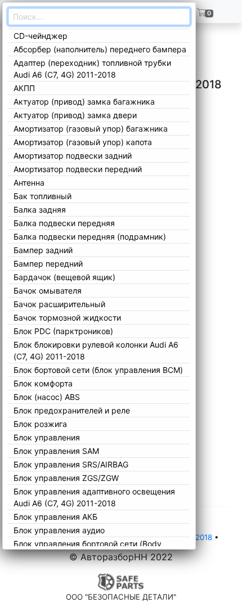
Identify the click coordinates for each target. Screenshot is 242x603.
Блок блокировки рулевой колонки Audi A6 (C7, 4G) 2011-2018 (96, 350)
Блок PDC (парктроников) (63, 331)
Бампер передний (48, 263)
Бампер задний (43, 250)
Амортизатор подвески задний (73, 155)
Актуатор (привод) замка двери (75, 115)
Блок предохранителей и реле (72, 410)
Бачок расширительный (59, 304)
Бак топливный (42, 196)
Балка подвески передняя (64, 223)
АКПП (24, 88)
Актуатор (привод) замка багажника (84, 101)
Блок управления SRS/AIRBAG (71, 464)
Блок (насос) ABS (47, 397)
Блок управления (47, 437)
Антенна (29, 182)
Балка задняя (40, 209)
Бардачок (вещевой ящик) (64, 277)
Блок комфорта (43, 383)
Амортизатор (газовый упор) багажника (91, 128)
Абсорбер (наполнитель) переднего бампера (100, 49)
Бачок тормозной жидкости (67, 317)
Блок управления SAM (56, 451)
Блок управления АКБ (55, 516)
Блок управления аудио (59, 530)
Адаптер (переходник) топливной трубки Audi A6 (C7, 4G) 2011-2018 (92, 68)
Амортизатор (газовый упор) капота (83, 142)
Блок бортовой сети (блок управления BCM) (98, 370)
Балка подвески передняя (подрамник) (90, 236)
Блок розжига (40, 424)
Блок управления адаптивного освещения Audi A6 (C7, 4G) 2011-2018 (94, 497)
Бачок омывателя (48, 290)
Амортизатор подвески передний (78, 169)
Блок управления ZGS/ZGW (66, 478)
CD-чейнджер (41, 35)
